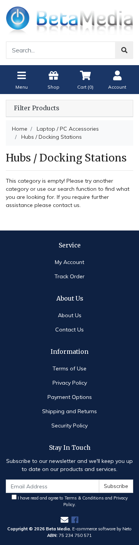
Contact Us (69, 329)
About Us (69, 315)
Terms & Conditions (84, 498)
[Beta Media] (69, 20)
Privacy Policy (70, 382)
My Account (69, 262)
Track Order (69, 276)
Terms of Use (69, 368)
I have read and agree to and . (72, 501)
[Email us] (64, 520)
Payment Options (69, 397)
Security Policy (69, 425)
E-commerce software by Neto (102, 529)
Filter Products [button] (36, 108)
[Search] (124, 50)
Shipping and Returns (69, 411)
